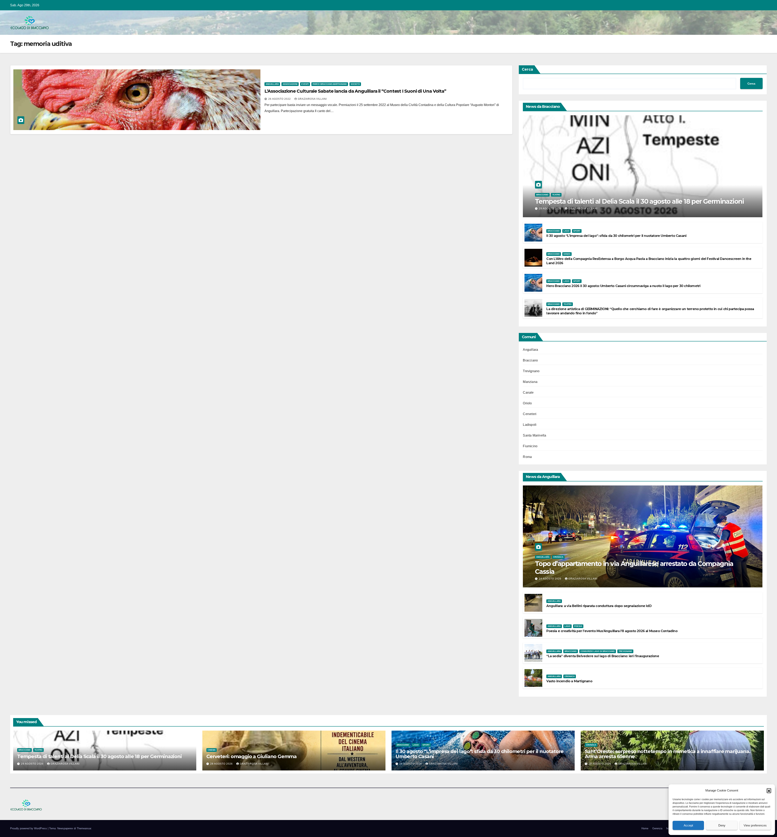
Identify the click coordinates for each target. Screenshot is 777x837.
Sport (576, 231)
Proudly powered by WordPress (29, 828)
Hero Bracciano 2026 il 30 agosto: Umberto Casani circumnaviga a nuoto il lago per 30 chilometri (623, 286)
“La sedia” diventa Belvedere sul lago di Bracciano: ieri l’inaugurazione (602, 656)
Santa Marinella (534, 435)
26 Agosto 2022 (280, 98)
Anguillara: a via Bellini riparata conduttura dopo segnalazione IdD (598, 606)
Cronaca (558, 557)
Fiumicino (530, 446)
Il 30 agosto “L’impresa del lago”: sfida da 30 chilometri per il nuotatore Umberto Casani (616, 236)
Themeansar (84, 828)
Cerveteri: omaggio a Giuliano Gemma (251, 756)
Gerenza (657, 828)
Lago (566, 231)
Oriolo (527, 403)
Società (355, 84)
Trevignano (531, 371)
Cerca (527, 69)
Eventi (305, 84)
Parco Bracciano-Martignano (330, 84)
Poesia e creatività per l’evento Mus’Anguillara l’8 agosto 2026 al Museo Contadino (611, 631)
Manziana (530, 382)
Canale (528, 392)
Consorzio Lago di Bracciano (598, 651)
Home (644, 828)
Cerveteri (529, 414)
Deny (721, 825)
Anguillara (272, 84)
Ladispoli (529, 424)
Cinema (211, 750)
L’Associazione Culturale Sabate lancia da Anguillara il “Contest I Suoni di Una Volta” (355, 91)
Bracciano (542, 195)
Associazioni (290, 84)
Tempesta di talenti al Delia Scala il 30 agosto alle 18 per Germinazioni (639, 201)
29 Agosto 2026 (550, 208)
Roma (527, 457)
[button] (769, 790)
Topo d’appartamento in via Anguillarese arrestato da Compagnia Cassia (634, 567)
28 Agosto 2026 (222, 763)
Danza (567, 254)
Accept (688, 825)
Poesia (578, 626)
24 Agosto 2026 (550, 578)
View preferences (755, 825)
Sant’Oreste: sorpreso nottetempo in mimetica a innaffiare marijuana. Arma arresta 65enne (667, 753)
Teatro (556, 195)
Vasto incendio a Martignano (569, 681)
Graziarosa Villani (312, 98)
